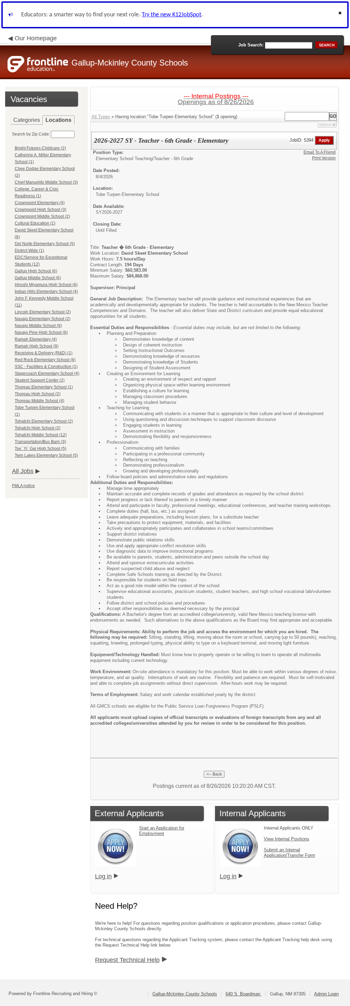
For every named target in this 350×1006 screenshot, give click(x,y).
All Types (101, 116)
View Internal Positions (286, 838)
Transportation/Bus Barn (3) (40, 441)
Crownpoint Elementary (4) (40, 202)
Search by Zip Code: (31, 134)
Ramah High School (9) (36, 346)
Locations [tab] (58, 120)
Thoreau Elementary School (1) (44, 387)
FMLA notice (23, 485)
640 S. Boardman (243, 993)
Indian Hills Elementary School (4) (46, 291)
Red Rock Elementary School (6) (45, 359)
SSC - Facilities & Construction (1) (46, 366)
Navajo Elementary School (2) (42, 318)
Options (325, 124)
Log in (103, 876)
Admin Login (326, 993)
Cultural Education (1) (35, 223)
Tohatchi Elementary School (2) (44, 421)
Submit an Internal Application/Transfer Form (289, 852)
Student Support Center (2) (40, 380)
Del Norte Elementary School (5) (45, 243)
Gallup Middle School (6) (38, 277)
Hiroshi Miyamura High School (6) (46, 284)
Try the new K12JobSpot (171, 15)
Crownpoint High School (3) (40, 209)
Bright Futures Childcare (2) (40, 148)
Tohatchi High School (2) (37, 428)
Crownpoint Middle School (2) (42, 216)
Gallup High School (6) (36, 271)
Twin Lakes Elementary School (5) (46, 455)
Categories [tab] (26, 120)
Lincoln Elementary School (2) (43, 312)
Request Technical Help (127, 960)
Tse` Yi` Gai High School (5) (40, 448)
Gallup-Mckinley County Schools (184, 993)
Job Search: (251, 44)
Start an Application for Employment (161, 830)
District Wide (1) (29, 250)
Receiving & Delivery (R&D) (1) (43, 353)
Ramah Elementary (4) (36, 339)
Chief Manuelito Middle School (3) (46, 182)
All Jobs (22, 471)
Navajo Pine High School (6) (41, 332)
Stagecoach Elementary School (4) (47, 373)
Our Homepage (36, 38)
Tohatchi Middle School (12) (41, 435)
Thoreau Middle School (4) (39, 400)
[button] (340, 15)
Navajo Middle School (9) (38, 325)
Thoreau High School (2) (37, 394)
